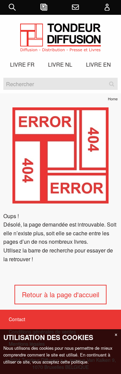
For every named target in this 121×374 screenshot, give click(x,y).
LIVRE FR (22, 64)
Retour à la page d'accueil (60, 294)
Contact (17, 319)
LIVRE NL (60, 64)
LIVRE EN (98, 64)
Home (113, 98)
